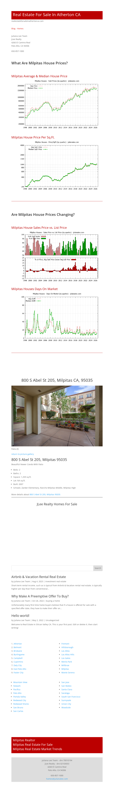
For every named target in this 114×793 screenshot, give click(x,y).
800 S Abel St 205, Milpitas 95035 (45, 494)
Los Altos (65, 651)
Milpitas (65, 669)
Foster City (18, 672)
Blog (13, 28)
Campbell (18, 658)
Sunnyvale (66, 700)
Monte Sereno (68, 672)
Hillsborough (67, 647)
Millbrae (65, 665)
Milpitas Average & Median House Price (39, 76)
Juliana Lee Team (22, 581)
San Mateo (66, 686)
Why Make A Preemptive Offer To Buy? (40, 596)
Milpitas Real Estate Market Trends (37, 749)
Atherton (18, 643)
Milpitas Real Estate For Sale (33, 744)
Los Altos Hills (67, 654)
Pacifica (16, 689)
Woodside (66, 707)
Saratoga (65, 693)
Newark (16, 686)
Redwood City (19, 700)
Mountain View (20, 682)
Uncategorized (52, 620)
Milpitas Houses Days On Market (34, 289)
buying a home (53, 601)
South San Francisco (70, 696)
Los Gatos (65, 658)
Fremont (65, 643)
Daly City (18, 665)
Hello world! (20, 615)
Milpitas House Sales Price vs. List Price (39, 227)
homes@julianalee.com (57, 778)
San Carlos (18, 711)
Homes (20, 28)
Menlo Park (66, 661)
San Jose (65, 682)
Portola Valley (19, 696)
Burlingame (19, 654)
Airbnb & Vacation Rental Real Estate (38, 577)
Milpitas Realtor (24, 740)
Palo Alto (17, 693)
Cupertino (18, 661)
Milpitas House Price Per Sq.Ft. (33, 137)
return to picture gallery (22, 454)
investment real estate (55, 581)
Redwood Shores (21, 704)
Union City (66, 704)
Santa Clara (66, 689)
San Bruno (18, 707)
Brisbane (18, 651)
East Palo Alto (20, 669)
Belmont (17, 647)
